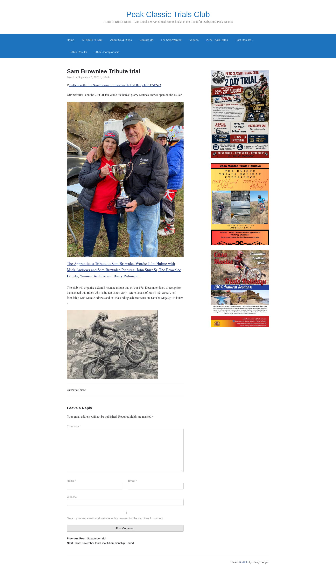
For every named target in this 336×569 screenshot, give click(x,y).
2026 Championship (107, 51)
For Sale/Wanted (171, 39)
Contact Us (146, 39)
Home (70, 39)
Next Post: (100, 542)
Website (72, 496)
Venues (194, 39)
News (83, 390)
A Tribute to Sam (92, 39)
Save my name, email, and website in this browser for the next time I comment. (115, 518)
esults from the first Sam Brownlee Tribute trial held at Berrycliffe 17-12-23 (115, 85)
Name (71, 480)
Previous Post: (86, 538)
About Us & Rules (121, 39)
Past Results (243, 39)
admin (106, 77)
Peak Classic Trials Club (168, 14)
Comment (74, 426)
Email (132, 480)
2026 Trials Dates (217, 39)
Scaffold (243, 562)
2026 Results (79, 51)
